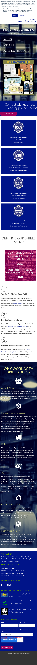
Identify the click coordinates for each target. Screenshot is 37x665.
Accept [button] (14, 15)
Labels (31, 324)
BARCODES (9, 44)
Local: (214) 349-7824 (21, 573)
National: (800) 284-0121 (8, 573)
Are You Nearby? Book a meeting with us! (12, 575)
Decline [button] (22, 15)
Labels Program (17, 303)
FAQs (22, 21)
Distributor (11, 544)
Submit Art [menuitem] (28, 557)
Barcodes (10, 326)
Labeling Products (21, 326)
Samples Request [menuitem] (6, 559)
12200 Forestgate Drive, (7, 571)
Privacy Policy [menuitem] (29, 559)
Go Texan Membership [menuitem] (7, 561)
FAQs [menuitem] (22, 557)
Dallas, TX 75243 (19, 571)
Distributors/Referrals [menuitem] (18, 559)
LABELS (7, 39)
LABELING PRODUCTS (16, 50)
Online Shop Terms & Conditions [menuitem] (10, 557)
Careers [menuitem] (17, 561)
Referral (22, 544)
